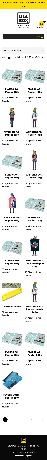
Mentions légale (23, 455)
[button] (12, 99)
